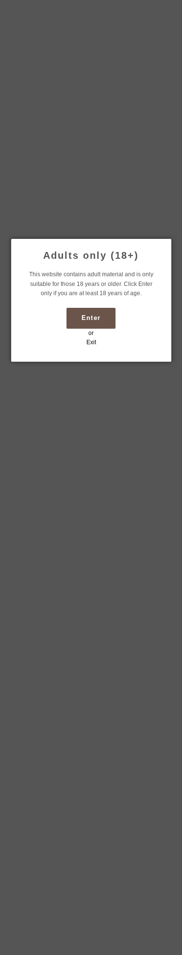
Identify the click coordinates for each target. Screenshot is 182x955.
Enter (91, 317)
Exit (91, 342)
